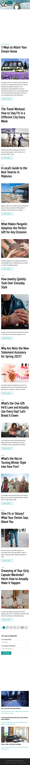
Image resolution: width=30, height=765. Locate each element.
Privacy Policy (21, 763)
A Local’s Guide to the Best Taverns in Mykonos (14, 172)
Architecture (4, 44)
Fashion (2, 275)
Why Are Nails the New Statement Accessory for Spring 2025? (15, 352)
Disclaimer (13, 763)
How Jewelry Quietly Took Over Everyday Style (13, 283)
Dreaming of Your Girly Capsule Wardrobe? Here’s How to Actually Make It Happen (15, 576)
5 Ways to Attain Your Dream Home (14, 49)
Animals (2, 220)
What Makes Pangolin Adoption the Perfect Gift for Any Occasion (14, 228)
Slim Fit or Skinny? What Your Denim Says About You (14, 517)
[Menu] (28, 5)
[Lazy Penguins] (12, 4)
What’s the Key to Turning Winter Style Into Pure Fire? (13, 462)
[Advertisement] (15, 25)
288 (22, 627)
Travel (2, 105)
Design (8, 44)
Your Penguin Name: (6, 639)
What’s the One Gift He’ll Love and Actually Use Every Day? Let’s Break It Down (15, 409)
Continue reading (7, 98)
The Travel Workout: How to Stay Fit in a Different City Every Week (13, 115)
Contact (7, 763)
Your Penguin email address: (8, 646)
